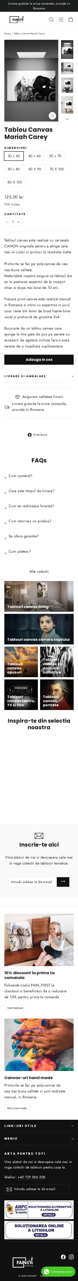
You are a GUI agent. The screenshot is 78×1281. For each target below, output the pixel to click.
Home (7, 33)
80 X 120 (15, 182)
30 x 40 (14, 155)
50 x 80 (14, 169)
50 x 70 (55, 155)
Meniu (11, 1138)
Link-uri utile (20, 1126)
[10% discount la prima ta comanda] (39, 940)
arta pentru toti (25, 1153)
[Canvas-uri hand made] (39, 1045)
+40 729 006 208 (32, 1177)
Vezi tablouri (15, 1008)
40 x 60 (34, 155)
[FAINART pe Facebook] (63, 1257)
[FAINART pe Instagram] (71, 1257)
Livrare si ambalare (25, 376)
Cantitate (15, 214)
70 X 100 (57, 169)
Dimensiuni (15, 147)
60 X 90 (34, 169)
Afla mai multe (17, 1108)
